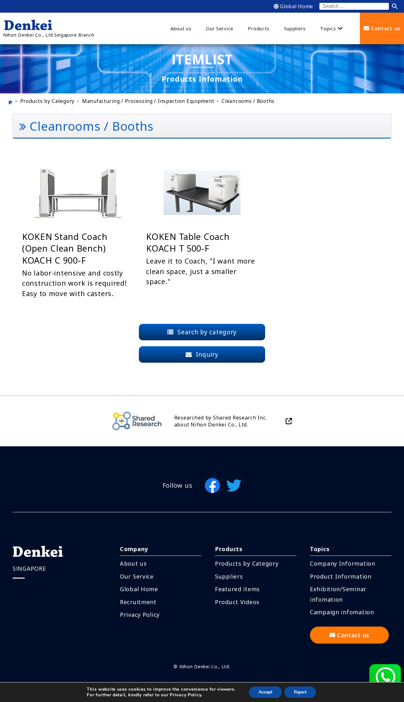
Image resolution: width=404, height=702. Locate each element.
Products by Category (47, 101)
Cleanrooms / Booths (248, 101)
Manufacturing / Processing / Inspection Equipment (148, 101)
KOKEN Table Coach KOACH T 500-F (187, 242)
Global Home (296, 6)
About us (133, 563)
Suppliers (229, 576)
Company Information (342, 563)
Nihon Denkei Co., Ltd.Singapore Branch (48, 35)
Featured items (237, 589)
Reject (300, 692)
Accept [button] (265, 692)
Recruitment (138, 602)
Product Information (340, 576)
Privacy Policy (140, 614)
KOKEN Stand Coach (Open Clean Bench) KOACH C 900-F (64, 248)
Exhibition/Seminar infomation (338, 594)
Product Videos (237, 602)
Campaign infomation (342, 612)
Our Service (137, 576)
